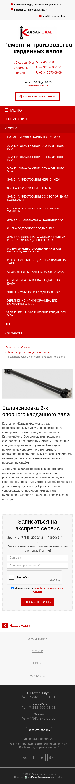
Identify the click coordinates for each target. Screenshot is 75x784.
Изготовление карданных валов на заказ (36, 261)
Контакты (13, 333)
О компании (16, 119)
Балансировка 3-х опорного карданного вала (35, 158)
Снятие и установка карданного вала (34, 282)
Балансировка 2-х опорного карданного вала (35, 170)
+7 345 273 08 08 (50, 72)
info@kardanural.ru (54, 16)
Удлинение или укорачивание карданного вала (32, 302)
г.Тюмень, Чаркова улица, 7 (30, 9)
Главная (10, 347)
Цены (9, 324)
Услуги (11, 128)
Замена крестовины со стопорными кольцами (37, 198)
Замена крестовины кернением (33, 179)
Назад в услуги (20, 625)
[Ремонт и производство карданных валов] (37, 38)
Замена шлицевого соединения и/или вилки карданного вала (36, 238)
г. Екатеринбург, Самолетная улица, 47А (37, 4)
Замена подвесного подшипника (35, 219)
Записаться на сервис (39, 96)
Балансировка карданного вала (34, 137)
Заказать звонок (37, 85)
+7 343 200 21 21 (50, 62)
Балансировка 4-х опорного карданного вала (35, 147)
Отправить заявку (37, 602)
